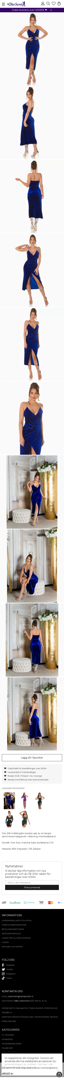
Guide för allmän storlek (16, 938)
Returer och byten (12, 946)
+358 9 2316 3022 (21, 1001)
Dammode (7, 1039)
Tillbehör (7, 1048)
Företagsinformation (14, 925)
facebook (10, 965)
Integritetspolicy (11, 933)
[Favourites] (54, 5)
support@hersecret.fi (20, 996)
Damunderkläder (11, 1043)
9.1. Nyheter (8, 1035)
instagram (11, 974)
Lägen (5, 942)
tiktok (9, 978)
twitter (10, 969)
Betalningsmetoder (13, 929)
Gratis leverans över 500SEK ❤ (29, 9)
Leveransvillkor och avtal (17, 920)
